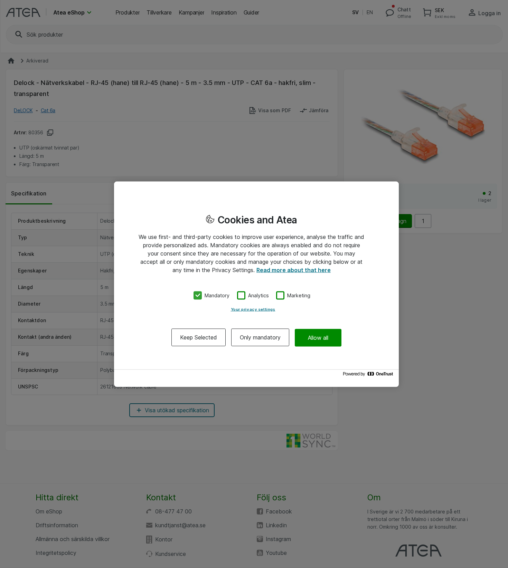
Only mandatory (260, 337)
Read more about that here (293, 269)
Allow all (318, 337)
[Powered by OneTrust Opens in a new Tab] (369, 375)
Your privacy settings (253, 309)
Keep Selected (198, 337)
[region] (256, 284)
